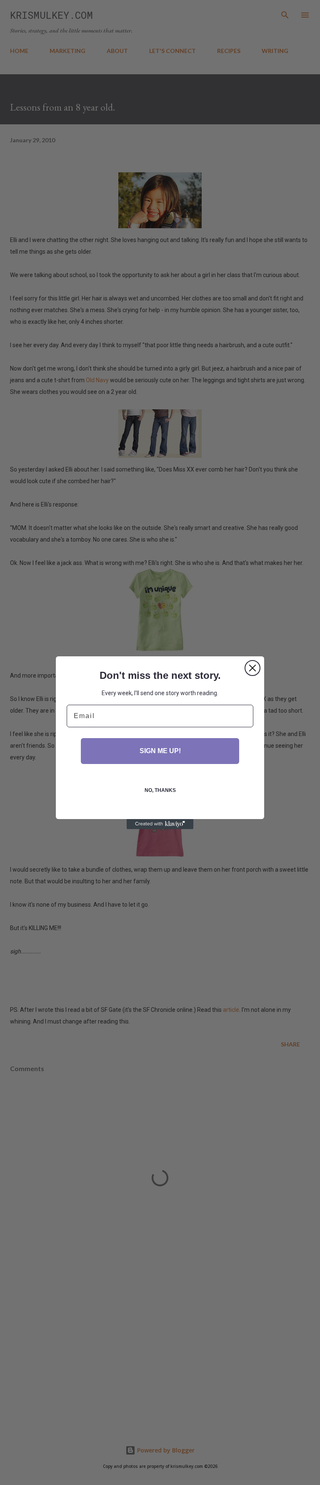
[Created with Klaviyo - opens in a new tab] (160, 824)
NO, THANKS (160, 790)
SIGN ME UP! (160, 750)
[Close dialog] (252, 668)
